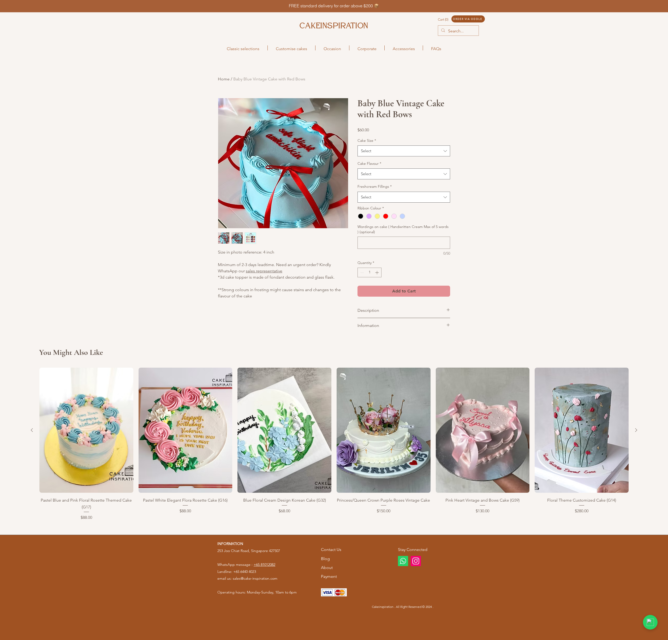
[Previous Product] (32, 430)
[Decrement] (361, 272)
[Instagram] (416, 561)
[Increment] (377, 272)
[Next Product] (636, 430)
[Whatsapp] (403, 561)
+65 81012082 (264, 564)
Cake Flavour (369, 163)
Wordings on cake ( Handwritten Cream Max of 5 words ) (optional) (403, 229)
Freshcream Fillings (374, 186)
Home (224, 79)
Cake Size (366, 140)
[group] (334, 444)
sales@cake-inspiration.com (255, 578)
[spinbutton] (369, 272)
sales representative (264, 270)
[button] (448, 19)
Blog (325, 558)
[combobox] (403, 150)
